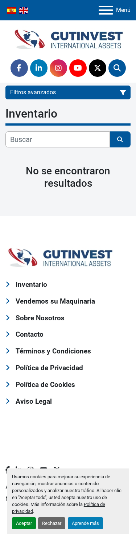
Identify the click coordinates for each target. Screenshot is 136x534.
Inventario (31, 284)
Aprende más (85, 523)
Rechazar (51, 523)
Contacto (30, 334)
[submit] (120, 139)
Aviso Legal (34, 401)
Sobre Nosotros (40, 318)
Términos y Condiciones (53, 351)
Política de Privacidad (49, 368)
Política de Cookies (45, 384)
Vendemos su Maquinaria (55, 301)
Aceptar (24, 523)
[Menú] (106, 10)
